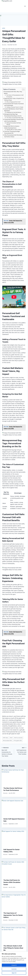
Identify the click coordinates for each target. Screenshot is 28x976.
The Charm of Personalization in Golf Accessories (14, 96)
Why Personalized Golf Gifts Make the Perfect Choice (13, 135)
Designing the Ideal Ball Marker (14, 112)
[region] (14, 964)
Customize (14, 969)
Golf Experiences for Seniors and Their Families (21, 751)
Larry (5, 44)
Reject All (14, 972)
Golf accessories (18, 737)
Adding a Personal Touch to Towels (15, 107)
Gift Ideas (5, 737)
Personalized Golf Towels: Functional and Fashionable (14, 104)
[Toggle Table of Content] (22, 89)
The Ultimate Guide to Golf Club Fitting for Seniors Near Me (13, 948)
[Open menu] (25, 6)
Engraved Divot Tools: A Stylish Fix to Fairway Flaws (14, 99)
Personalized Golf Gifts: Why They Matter (13, 92)
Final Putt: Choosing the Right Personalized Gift (12, 132)
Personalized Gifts (7, 740)
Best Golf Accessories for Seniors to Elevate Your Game (7, 752)
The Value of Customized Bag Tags (15, 117)
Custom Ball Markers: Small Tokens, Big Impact (13, 109)
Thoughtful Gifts (18, 740)
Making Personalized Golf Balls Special (14, 123)
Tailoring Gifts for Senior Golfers (13, 129)
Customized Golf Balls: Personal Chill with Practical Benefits (14, 120)
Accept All (14, 965)
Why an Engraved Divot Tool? (13, 101)
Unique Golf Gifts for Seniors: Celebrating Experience (11, 127)
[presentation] (14, 777)
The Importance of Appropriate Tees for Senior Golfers (13, 915)
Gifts (3, 28)
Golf (11, 737)
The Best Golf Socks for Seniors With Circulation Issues (11, 882)
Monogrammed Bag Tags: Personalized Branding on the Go (12, 115)
